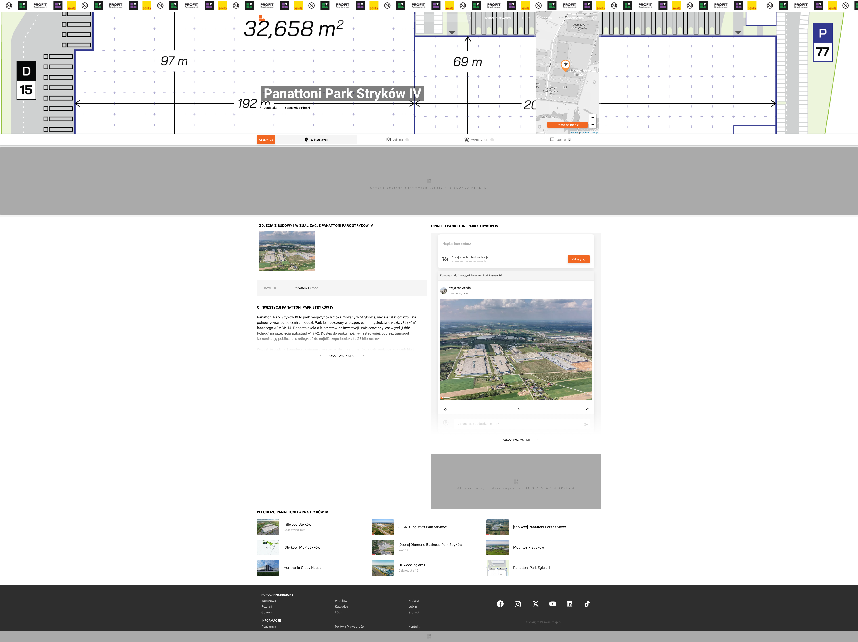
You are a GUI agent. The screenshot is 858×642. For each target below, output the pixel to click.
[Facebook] (500, 604)
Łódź (338, 612)
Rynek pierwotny (498, 18)
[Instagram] (518, 604)
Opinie (561, 139)
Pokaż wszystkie (342, 356)
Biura (526, 18)
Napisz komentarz (456, 244)
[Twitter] (535, 604)
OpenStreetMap (589, 132)
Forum (547, 18)
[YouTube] (552, 604)
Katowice (341, 606)
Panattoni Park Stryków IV (486, 275)
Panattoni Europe (306, 288)
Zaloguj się (578, 259)
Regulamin (268, 626)
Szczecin (414, 612)
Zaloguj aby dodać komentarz (478, 423)
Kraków (413, 600)
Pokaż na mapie (568, 125)
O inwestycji (319, 139)
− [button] (592, 124)
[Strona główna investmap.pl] (272, 17)
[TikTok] (587, 604)
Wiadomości (573, 18)
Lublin (412, 606)
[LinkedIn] (570, 604)
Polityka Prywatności (349, 626)
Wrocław (341, 600)
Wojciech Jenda (460, 288)
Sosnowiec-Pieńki (297, 107)
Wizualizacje (479, 139)
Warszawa (268, 600)
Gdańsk (266, 612)
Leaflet (574, 132)
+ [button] (592, 117)
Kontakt (414, 626)
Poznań (266, 606)
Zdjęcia (398, 139)
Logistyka (271, 107)
